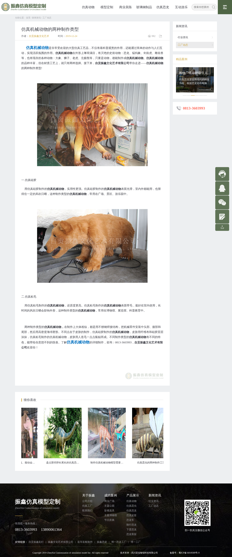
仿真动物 (88, 7)
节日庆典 (109, 520)
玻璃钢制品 (144, 7)
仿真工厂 (87, 505)
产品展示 (132, 495)
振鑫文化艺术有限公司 (60, 542)
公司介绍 (87, 501)
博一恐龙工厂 (118, 542)
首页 (28, 18)
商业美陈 (125, 7)
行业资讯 (154, 501)
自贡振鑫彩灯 (36, 542)
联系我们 (87, 510)
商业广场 (109, 501)
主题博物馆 (110, 515)
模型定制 (107, 7)
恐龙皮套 (131, 515)
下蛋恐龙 (131, 529)
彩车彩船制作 (85, 542)
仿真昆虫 (131, 505)
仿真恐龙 (162, 7)
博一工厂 (136, 542)
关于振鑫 (88, 495)
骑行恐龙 (131, 524)
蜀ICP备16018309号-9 (189, 553)
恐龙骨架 (131, 534)
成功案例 (110, 495)
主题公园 (109, 505)
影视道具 (109, 510)
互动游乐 (181, 7)
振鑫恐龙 (102, 542)
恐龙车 (130, 520)
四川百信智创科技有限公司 (144, 553)
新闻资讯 (36, 18)
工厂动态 (46, 18)
